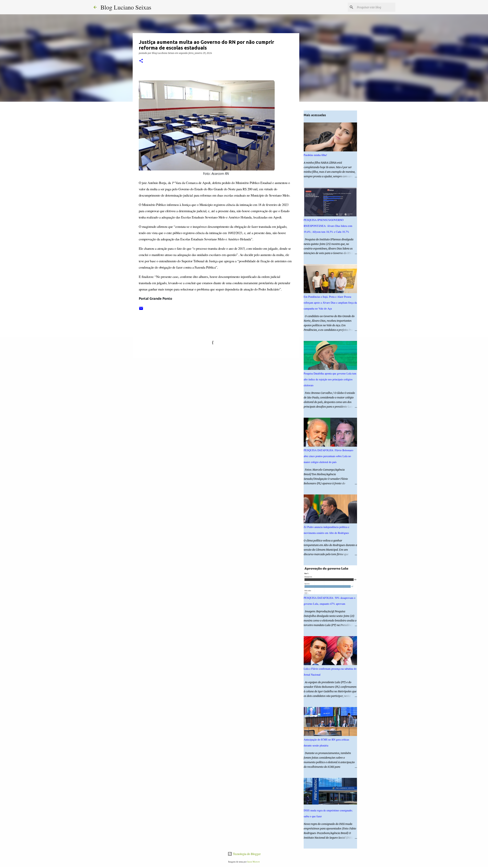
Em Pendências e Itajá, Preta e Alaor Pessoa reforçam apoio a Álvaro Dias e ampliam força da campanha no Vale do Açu (330, 302)
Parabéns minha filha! (315, 155)
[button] (141, 61)
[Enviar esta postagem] (141, 310)
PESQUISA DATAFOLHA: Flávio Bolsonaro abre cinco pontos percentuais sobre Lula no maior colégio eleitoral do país (328, 456)
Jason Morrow (253, 861)
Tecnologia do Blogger (246, 854)
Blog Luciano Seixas (125, 7)
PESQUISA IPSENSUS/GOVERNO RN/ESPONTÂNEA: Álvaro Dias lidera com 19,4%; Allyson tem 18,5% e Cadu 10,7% (328, 226)
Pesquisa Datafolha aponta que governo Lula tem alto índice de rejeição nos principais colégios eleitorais (330, 379)
